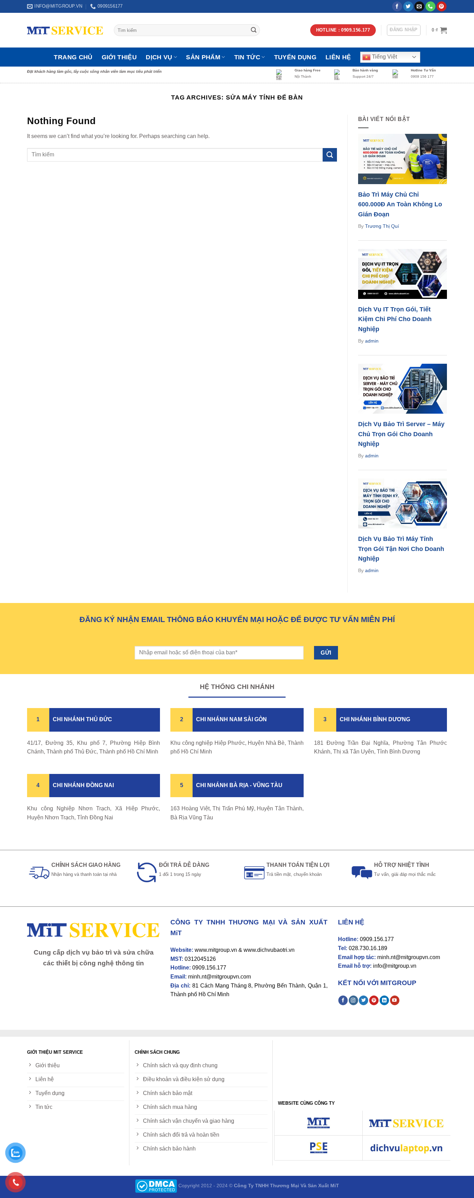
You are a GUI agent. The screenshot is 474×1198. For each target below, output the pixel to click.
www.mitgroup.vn (216, 950)
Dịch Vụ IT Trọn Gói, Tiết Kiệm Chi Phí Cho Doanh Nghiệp (395, 319)
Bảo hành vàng (365, 70)
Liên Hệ (338, 57)
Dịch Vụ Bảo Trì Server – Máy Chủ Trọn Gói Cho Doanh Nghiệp (401, 434)
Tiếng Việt (384, 57)
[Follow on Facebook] (397, 6)
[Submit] (254, 30)
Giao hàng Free (308, 70)
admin (372, 341)
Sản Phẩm (203, 57)
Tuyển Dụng (295, 57)
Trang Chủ (73, 57)
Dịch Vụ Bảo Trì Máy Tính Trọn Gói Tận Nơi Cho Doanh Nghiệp (401, 548)
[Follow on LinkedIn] (384, 1000)
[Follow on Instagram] (353, 1000)
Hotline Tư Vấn (423, 70)
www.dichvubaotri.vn (269, 950)
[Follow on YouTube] (394, 1000)
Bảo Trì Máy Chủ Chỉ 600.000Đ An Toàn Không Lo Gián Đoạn (400, 204)
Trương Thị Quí (382, 226)
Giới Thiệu (119, 57)
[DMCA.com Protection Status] (156, 1185)
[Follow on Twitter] (408, 6)
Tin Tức (247, 57)
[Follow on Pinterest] (442, 6)
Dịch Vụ (159, 57)
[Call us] (430, 6)
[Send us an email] (419, 6)
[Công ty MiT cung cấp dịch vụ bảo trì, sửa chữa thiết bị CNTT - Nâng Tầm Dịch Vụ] (65, 30)
